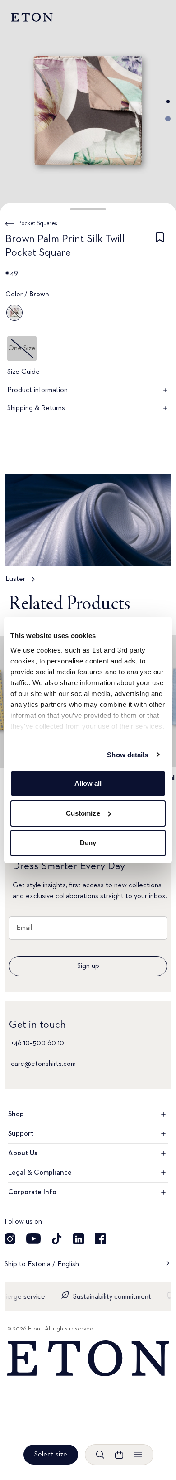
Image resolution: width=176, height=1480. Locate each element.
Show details (127, 755)
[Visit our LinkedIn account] (78, 1238)
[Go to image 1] (168, 101)
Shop (16, 1114)
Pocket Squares (37, 223)
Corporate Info (32, 1192)
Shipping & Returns (36, 408)
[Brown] (14, 312)
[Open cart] (119, 1455)
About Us (22, 1153)
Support (20, 1133)
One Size (22, 348)
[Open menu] (138, 1455)
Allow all (88, 783)
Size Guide (23, 372)
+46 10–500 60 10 (37, 1043)
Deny (88, 842)
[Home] (88, 1358)
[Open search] (100, 1455)
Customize (83, 813)
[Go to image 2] (168, 118)
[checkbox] (159, 247)
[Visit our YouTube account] (33, 1239)
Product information (37, 390)
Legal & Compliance (40, 1172)
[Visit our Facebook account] (100, 1238)
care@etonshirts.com (43, 1064)
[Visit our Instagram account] (10, 1238)
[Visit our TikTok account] (56, 1238)
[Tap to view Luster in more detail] (88, 533)
